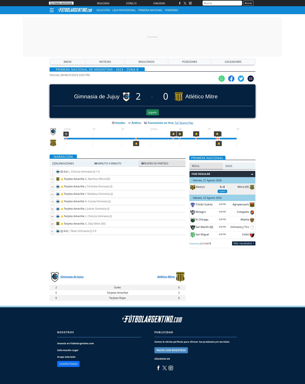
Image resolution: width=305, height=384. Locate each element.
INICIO (68, 61)
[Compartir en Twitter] (241, 78)
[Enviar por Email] (250, 78)
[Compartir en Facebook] (231, 78)
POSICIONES (189, 61)
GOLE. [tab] (229, 166)
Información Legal (67, 350)
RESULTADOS (103, 3)
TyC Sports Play (184, 123)
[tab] (70, 163)
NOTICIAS (105, 61)
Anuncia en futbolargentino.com (75, 343)
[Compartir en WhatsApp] (221, 78)
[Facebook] (179, 3)
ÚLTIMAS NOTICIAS (61, 3)
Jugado (152, 112)
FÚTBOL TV (131, 3)
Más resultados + (244, 243)
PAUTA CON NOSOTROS (171, 350)
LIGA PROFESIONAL (124, 10)
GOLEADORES (233, 61)
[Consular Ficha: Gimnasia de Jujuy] (53, 131)
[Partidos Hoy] (190, 3)
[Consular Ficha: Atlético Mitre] (53, 143)
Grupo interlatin (66, 356)
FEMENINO (171, 10)
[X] (185, 3)
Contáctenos (68, 364)
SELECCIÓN (103, 10)
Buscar (248, 3)
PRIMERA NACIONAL (150, 10)
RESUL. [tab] (196, 166)
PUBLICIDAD (159, 3)
